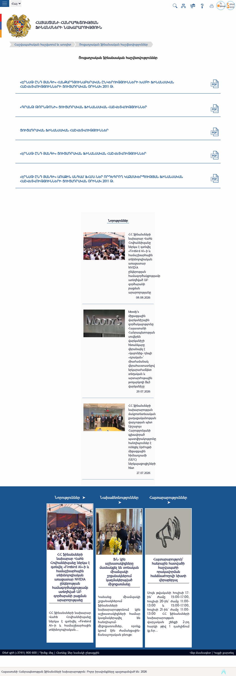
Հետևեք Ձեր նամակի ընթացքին (77, 652)
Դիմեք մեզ (46, 652)
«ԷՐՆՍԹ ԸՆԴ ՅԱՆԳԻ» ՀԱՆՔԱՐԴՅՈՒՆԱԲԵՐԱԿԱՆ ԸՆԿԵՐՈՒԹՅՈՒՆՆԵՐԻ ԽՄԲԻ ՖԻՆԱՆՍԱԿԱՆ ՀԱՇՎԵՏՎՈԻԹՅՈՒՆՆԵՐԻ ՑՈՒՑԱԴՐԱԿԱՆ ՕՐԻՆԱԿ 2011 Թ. (97, 84)
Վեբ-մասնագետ (200, 652)
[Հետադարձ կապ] (191, 6)
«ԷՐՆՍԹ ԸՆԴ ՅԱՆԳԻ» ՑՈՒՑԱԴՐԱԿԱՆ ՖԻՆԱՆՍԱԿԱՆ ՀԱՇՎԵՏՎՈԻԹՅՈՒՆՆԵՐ (83, 153)
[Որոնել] (173, 7)
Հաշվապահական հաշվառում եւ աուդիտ (42, 44)
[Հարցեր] (200, 6)
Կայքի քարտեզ (224, 652)
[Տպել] (210, 6)
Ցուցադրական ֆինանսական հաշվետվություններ (113, 44)
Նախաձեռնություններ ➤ (119, 500)
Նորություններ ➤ (70, 497)
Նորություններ (118, 220)
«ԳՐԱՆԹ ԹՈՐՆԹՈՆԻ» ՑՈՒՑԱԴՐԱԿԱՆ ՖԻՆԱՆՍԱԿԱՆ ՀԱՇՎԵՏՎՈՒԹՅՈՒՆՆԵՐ (83, 107)
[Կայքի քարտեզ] (181, 6)
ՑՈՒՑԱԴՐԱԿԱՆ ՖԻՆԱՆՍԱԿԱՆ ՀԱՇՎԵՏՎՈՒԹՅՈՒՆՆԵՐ (64, 130)
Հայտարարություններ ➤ (168, 500)
